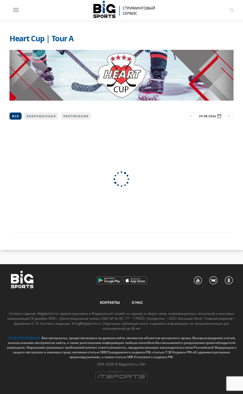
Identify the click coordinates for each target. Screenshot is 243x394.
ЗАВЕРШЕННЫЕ (41, 116)
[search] (231, 9)
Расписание (76, 116)
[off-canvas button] (16, 10)
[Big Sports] (124, 10)
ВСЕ (15, 116)
